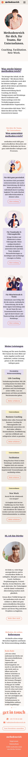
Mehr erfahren (14, 401)
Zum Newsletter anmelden (14, 728)
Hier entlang (14, 201)
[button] (11, 707)
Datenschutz (14, 744)
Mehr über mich (14, 618)
